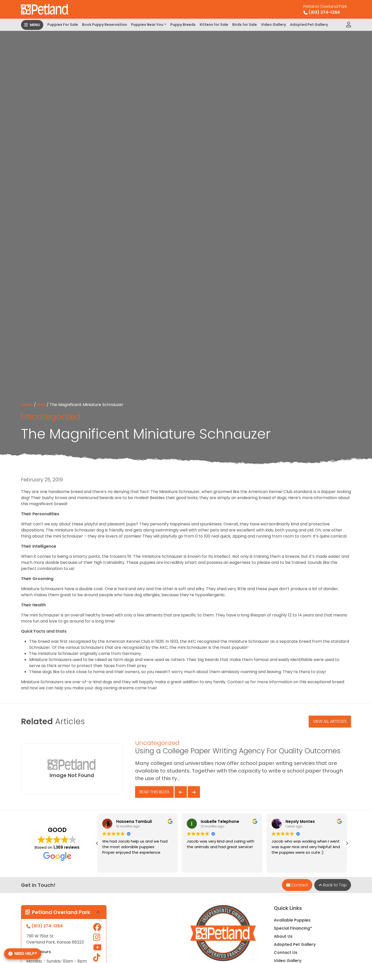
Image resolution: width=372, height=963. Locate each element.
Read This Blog (154, 792)
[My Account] (348, 25)
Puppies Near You (147, 24)
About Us (283, 936)
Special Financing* (293, 928)
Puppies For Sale (62, 24)
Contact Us (285, 952)
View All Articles (330, 721)
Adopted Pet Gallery (309, 24)
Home (27, 405)
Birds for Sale (244, 24)
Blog (41, 405)
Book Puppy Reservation (104, 24)
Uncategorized (51, 416)
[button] (347, 843)
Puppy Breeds (183, 24)
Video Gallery (273, 24)
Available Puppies (292, 920)
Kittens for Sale (214, 24)
